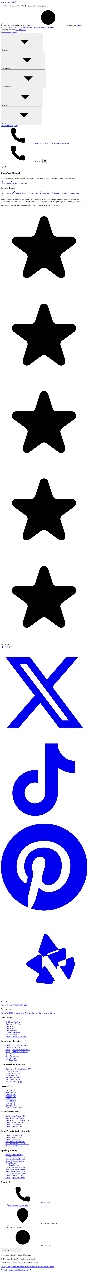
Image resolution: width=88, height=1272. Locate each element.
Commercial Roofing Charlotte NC (18, 1069)
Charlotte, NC (11, 1090)
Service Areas (6, 87)
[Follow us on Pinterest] (44, 910)
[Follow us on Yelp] (44, 997)
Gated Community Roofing (15, 1157)
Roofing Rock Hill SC (14, 1146)
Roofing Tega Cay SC (14, 1137)
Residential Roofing (13, 1022)
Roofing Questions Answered (16, 1037)
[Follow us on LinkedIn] (10, 648)
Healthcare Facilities (13, 1077)
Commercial (6, 68)
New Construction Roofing (15, 1159)
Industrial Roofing (12, 1071)
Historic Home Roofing (14, 1155)
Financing (10, 126)
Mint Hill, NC (11, 1101)
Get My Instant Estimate (13, 1251)
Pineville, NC (10, 1103)
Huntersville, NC (12, 1093)
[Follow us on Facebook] (2, 648)
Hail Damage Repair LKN (15, 1171)
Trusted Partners (48, 1267)
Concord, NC (10, 1105)
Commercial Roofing (13, 1024)
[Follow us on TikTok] (44, 822)
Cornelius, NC (11, 1095)
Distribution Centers (13, 1079)
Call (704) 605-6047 (21, 183)
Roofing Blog (75, 193)
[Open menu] (44, 161)
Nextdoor (24, 1005)
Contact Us (46, 193)
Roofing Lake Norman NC (15, 1116)
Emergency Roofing (13, 1032)
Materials (5, 105)
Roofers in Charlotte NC (14, 1048)
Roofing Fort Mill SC (13, 1140)
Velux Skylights (11, 1163)
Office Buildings (12, 1075)
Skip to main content (8, 2)
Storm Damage (11, 1058)
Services (5, 50)
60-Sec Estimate (23, 1270)
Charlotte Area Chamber (47, 1013)
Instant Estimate (52, 143)
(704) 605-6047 (20, 30)
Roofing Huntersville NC (15, 1126)
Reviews (4, 126)
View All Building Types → (16, 1082)
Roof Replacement (12, 1028)
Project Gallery (34, 193)
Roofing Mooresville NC (15, 1122)
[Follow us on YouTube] (7, 648)
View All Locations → (14, 1107)
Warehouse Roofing (13, 1073)
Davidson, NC (11, 1097)
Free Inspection (63, 143)
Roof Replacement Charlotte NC (17, 1144)
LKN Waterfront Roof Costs (16, 1173)
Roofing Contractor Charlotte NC (18, 1050)
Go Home (7, 183)
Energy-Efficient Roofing (15, 1161)
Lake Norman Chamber (29, 1013)
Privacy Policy (6, 1267)
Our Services (8, 193)
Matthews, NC (11, 1099)
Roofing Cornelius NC (14, 1124)
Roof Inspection (11, 1030)
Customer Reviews (60, 193)
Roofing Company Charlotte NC (17, 1045)
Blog (16, 126)
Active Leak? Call (10, 1270)
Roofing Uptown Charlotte (15, 1178)
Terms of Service (17, 1267)
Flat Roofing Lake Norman (15, 1167)
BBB (19, 1005)
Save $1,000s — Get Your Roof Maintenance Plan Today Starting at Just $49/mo (41, 27)
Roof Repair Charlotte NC (15, 1142)
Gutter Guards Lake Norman (16, 1169)
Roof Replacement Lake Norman (18, 1120)
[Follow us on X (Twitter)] (44, 735)
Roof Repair (10, 1026)
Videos (32, 1267)
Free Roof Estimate (12, 1165)
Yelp (15, 1005)
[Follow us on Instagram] (5, 648)
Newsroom (39, 1267)
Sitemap (27, 1267)
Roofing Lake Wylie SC (14, 1135)
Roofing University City (14, 1176)
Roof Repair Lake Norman (15, 1118)
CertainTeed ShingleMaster (11, 1013)
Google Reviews (7, 1005)
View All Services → (13, 1034)
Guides (4, 123)
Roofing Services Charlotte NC (17, 1052)
